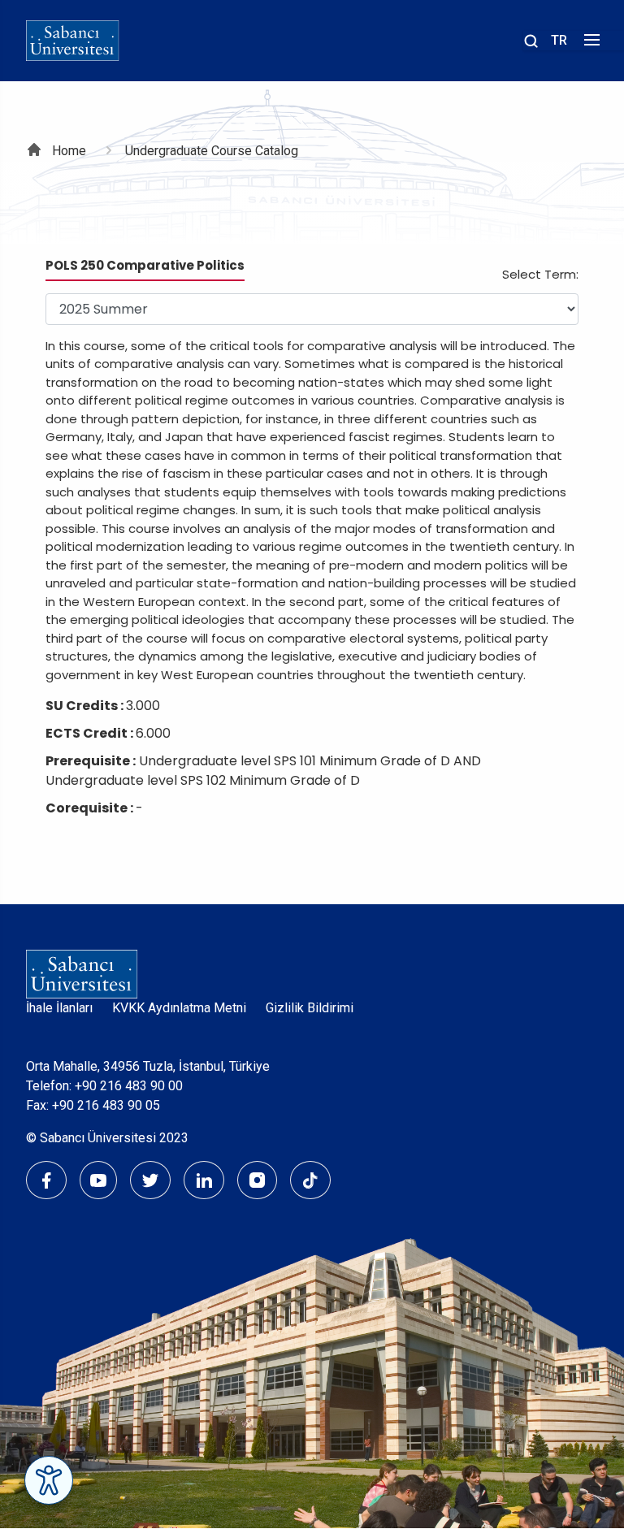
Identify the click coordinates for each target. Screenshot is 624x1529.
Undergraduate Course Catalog (211, 150)
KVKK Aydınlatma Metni (179, 1008)
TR (559, 40)
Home (69, 150)
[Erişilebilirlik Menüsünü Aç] (48, 1480)
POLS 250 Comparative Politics (145, 265)
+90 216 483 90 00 (129, 1086)
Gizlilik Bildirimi (309, 1008)
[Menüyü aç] (589, 44)
